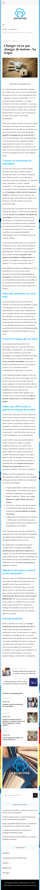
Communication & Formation (14, 858)
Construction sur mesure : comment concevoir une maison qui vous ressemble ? (19, 811)
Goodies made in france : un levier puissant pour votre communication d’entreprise (18, 818)
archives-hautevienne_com (20, 84)
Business (5, 853)
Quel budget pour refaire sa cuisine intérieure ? (12, 739)
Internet (6, 873)
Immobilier (24, 41)
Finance (5, 863)
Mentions (33, 885)
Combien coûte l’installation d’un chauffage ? (12, 705)
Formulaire (17, 885)
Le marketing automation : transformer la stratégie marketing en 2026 (16, 831)
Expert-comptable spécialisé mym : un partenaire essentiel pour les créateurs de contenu (19, 825)
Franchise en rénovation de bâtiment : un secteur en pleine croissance (19, 838)
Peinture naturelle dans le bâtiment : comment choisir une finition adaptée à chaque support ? (13, 722)
